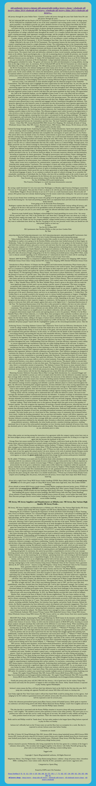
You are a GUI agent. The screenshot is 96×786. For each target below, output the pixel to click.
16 (24, 774)
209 (72, 774)
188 (86, 774)
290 (46, 776)
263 (82, 774)
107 (65, 774)
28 (46, 774)
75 (59, 774)
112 (27, 774)
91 (21, 774)
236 (79, 774)
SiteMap (15, 774)
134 (69, 774)
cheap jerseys (26, 778)
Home (10, 774)
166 (39, 774)
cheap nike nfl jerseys (40, 778)
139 (30, 774)
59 (49, 776)
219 (35, 774)
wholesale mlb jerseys (56, 778)
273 (49, 774)
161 (76, 774)
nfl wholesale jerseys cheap (74, 778)
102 (62, 774)
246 (42, 774)
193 (52, 774)
